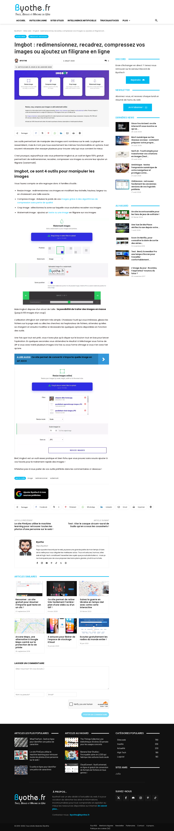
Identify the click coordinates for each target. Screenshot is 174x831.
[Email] (67, 133)
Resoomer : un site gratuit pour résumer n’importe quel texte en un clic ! (28, 603)
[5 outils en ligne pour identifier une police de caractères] (21, 770)
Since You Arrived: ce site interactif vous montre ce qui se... (144, 126)
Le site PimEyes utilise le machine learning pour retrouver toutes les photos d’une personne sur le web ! (33, 526)
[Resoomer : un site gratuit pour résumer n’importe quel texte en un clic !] (29, 588)
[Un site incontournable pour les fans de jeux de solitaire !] (122, 215)
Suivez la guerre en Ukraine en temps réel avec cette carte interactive (92, 603)
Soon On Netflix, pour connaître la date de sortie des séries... (144, 240)
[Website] (66, 563)
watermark (54, 478)
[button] (156, 20)
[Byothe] (16, 61)
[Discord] (133, 798)
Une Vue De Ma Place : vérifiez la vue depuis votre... (145, 226)
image (30, 478)
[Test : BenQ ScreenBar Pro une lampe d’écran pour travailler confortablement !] (122, 255)
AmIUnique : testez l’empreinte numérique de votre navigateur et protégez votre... (144, 168)
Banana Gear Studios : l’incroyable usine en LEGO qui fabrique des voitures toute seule (94, 754)
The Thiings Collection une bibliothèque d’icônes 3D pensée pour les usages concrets (94, 741)
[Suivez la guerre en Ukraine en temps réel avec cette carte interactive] (94, 588)
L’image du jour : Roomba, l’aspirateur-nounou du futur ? (144, 271)
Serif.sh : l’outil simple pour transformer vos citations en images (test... (144, 154)
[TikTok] (56, 563)
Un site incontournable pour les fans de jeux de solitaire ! (145, 213)
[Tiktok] (155, 798)
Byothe (23, 61)
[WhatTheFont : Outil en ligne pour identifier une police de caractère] (21, 742)
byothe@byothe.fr (80, 815)
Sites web (27, 31)
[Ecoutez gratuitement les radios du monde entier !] (94, 625)
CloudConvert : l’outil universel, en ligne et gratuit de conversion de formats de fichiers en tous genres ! (94, 768)
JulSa (118, 773)
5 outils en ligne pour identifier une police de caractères (43, 768)
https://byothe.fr (42, 546)
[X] (42, 133)
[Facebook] (36, 133)
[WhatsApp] (54, 133)
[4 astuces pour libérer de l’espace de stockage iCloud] (62, 625)
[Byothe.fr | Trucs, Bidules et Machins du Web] (37, 10)
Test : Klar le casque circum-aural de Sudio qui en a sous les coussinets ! (88, 525)
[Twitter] (119, 798)
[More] (80, 133)
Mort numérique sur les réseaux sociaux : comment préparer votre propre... (145, 140)
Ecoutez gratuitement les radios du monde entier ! (94, 638)
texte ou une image (59, 212)
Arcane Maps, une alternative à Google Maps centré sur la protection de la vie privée (26, 642)
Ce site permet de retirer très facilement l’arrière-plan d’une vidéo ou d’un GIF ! (61, 603)
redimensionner (41, 478)
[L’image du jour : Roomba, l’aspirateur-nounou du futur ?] (122, 271)
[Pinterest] (48, 133)
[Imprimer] (73, 133)
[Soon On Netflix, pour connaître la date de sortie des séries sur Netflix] (122, 241)
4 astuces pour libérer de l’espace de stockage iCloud (61, 639)
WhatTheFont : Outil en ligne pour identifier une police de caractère (42, 741)
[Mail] (47, 563)
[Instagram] (42, 563)
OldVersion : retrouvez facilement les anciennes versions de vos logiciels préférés (143, 185)
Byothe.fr (18, 31)
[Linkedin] (61, 133)
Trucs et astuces (38, 36)
